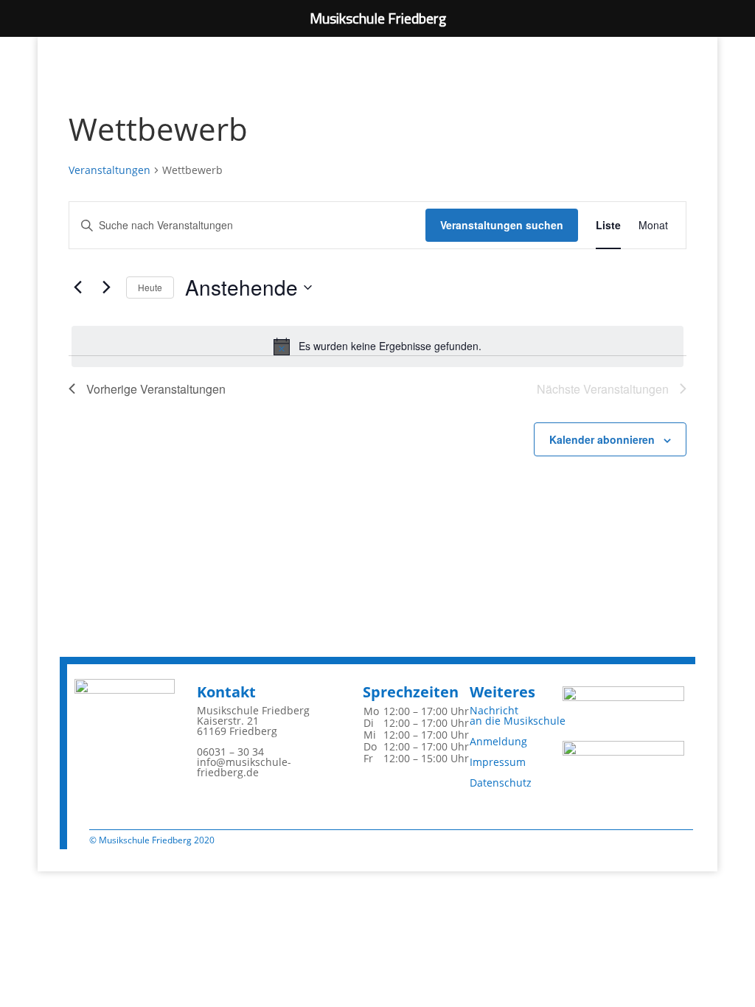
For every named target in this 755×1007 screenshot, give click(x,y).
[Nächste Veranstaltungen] (106, 287)
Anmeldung (498, 741)
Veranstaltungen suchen (501, 224)
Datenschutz (501, 783)
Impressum (498, 762)
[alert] (377, 346)
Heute (150, 287)
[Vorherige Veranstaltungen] (77, 287)
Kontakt (226, 692)
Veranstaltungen (109, 170)
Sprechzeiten (411, 692)
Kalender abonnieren (602, 439)
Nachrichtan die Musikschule (518, 715)
